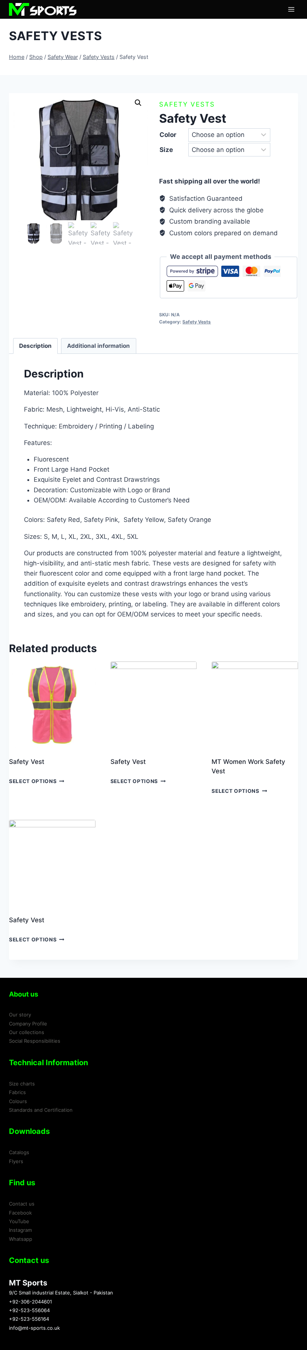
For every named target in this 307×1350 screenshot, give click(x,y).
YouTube (19, 1221)
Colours (18, 1101)
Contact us (21, 1204)
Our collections (26, 1032)
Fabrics (17, 1092)
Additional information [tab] (98, 345)
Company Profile (28, 1024)
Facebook (20, 1213)
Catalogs (19, 1152)
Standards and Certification (41, 1110)
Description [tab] (35, 345)
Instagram (20, 1230)
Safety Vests (55, 36)
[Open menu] (291, 9)
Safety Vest (26, 761)
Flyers (16, 1161)
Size (166, 149)
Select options (33, 781)
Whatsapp (20, 1239)
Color (167, 134)
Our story (20, 1015)
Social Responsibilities (34, 1041)
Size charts (22, 1084)
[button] (138, 103)
